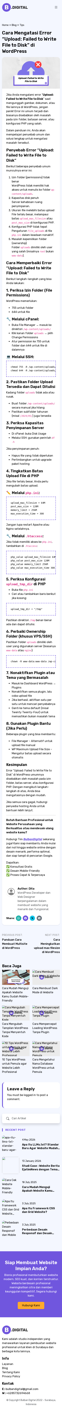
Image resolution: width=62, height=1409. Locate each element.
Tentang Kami (11, 1372)
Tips (22, 25)
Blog (14, 25)
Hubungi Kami (31, 1305)
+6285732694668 (18, 1393)
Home (5, 25)
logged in (30, 1095)
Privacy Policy (11, 1376)
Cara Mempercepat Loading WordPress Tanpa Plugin (44, 1028)
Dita (31, 888)
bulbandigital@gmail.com (22, 1389)
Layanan (7, 1364)
